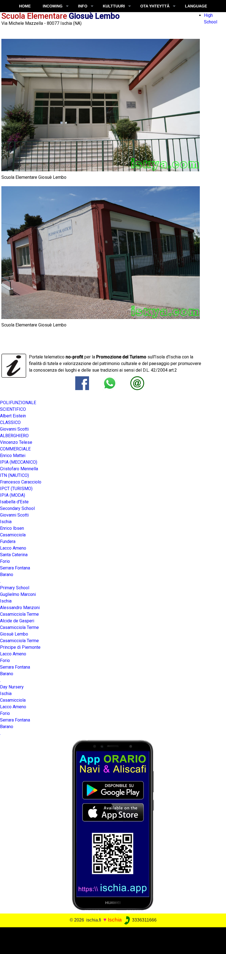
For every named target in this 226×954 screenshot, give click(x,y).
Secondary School (17, 508)
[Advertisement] (110, 939)
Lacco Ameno (13, 706)
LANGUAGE (196, 6)
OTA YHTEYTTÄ (155, 6)
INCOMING (53, 6)
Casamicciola (13, 700)
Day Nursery (12, 687)
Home (25, 6)
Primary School (14, 587)
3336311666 (144, 920)
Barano (6, 574)
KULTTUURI (114, 6)
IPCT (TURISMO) (16, 488)
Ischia (6, 693)
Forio (5, 660)
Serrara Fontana (15, 568)
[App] (113, 824)
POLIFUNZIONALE (18, 402)
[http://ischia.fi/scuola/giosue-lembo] (137, 382)
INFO (82, 6)
